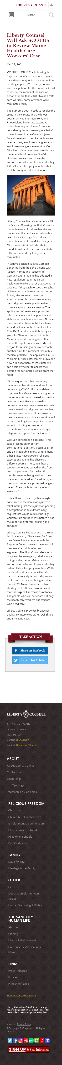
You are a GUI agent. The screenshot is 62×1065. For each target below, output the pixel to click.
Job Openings (15, 785)
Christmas (14, 810)
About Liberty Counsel (21, 765)
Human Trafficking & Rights (25, 905)
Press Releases (17, 971)
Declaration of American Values (23, 896)
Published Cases (18, 984)
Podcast (13, 977)
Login (51, 3)
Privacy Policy (24, 1024)
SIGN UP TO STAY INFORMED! (21, 995)
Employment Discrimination (26, 823)
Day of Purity (16, 862)
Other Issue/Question (27, 745)
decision (33, 76)
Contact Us (14, 772)
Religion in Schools (20, 836)
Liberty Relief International (24, 940)
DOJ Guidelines (17, 843)
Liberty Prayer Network (23, 830)
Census (13, 887)
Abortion (13, 927)
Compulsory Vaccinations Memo (24, 950)
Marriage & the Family (21, 868)
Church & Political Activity (24, 817)
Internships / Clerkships (22, 792)
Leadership (14, 779)
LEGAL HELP (22, 740)
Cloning (13, 934)
